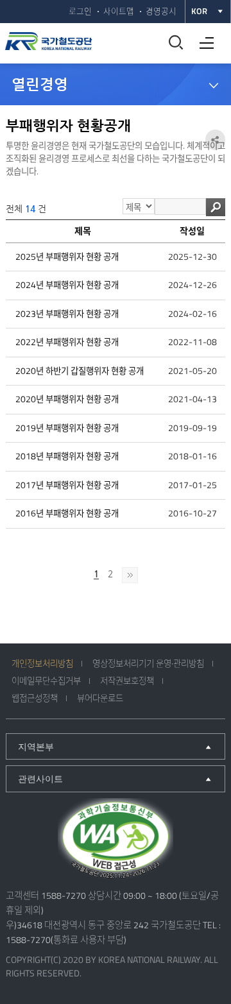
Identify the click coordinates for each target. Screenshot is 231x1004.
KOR (199, 11)
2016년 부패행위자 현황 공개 (67, 513)
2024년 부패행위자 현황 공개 (67, 284)
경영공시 (161, 11)
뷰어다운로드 (100, 698)
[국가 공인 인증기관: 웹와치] (115, 840)
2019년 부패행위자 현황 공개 (67, 427)
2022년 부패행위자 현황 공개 (67, 342)
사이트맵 (118, 11)
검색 (215, 207)
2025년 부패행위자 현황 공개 (67, 256)
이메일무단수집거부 (46, 680)
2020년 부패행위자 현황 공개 (67, 399)
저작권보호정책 (127, 680)
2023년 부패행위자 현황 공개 (67, 313)
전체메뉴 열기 (203, 38)
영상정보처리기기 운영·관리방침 (148, 663)
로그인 (80, 11)
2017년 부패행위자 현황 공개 (67, 485)
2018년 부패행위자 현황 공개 (67, 456)
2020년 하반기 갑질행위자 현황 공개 (79, 370)
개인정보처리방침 (42, 663)
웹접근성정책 (35, 698)
